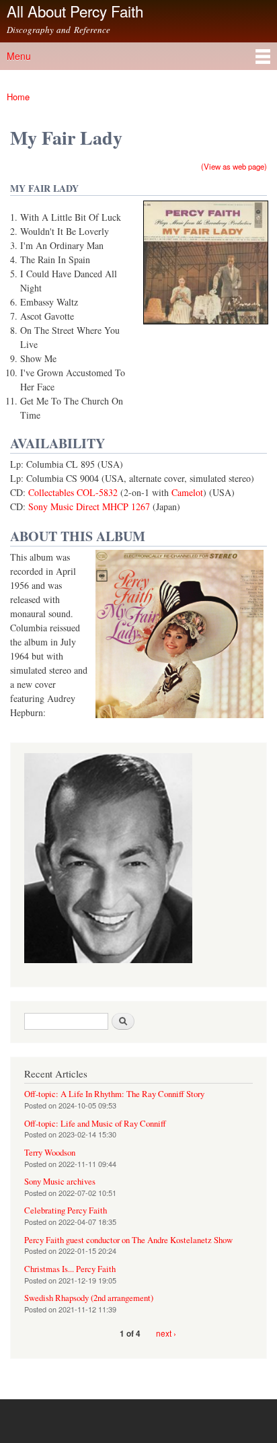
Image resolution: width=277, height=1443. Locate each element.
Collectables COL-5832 (73, 492)
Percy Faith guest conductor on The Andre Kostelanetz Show (128, 1240)
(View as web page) (234, 166)
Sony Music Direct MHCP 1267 (89, 506)
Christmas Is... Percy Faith (70, 1269)
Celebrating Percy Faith (65, 1210)
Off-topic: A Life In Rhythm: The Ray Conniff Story (114, 1094)
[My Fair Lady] (205, 330)
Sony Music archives (59, 1181)
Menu (19, 56)
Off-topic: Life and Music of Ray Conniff (95, 1123)
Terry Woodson (49, 1152)
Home (18, 96)
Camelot (187, 492)
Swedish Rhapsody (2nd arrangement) (88, 1298)
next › (166, 1333)
